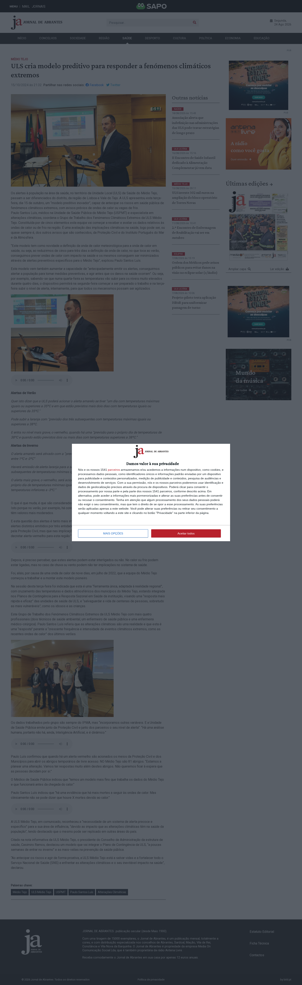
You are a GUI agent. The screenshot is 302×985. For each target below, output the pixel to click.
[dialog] (151, 492)
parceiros (114, 469)
